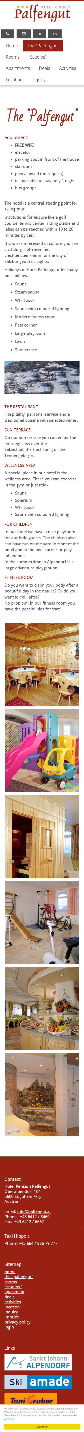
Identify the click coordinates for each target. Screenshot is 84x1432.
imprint (11, 1316)
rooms (10, 1281)
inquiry (11, 1312)
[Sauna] (42, 836)
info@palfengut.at (34, 1211)
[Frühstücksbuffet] (42, 1008)
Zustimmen (42, 1426)
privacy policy (17, 1322)
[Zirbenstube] (42, 664)
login (9, 1327)
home (9, 1271)
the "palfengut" (18, 1276)
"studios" (13, 1286)
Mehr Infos (9, 1419)
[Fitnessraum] (42, 922)
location (12, 1307)
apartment (14, 1291)
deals (9, 1296)
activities (12, 1301)
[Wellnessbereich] (42, 1094)
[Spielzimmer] (42, 750)
